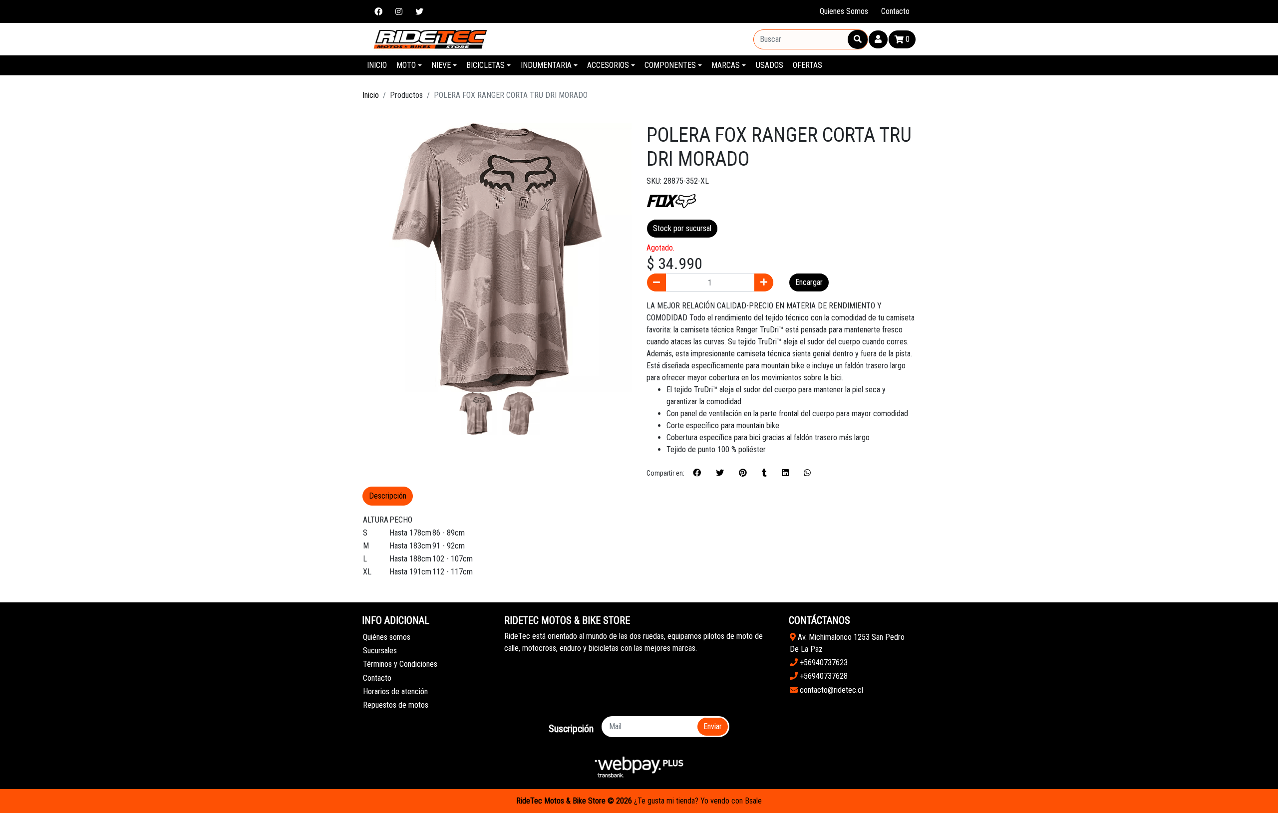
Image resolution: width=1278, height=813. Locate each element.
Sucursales (380, 650)
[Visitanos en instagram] (399, 11)
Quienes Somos (844, 11)
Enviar (712, 726)
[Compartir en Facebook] (696, 473)
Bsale (753, 801)
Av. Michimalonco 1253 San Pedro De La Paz (847, 643)
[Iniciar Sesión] (878, 39)
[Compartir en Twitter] (719, 473)
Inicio (370, 95)
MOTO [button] (406, 65)
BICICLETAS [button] (485, 65)
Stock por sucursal (682, 228)
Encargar (809, 282)
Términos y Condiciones (400, 664)
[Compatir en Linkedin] (785, 473)
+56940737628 (823, 676)
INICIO (377, 65)
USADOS (769, 65)
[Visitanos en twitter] (419, 11)
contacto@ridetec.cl (830, 690)
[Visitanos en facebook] (378, 11)
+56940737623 (823, 662)
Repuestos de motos (395, 705)
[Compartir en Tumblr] (764, 473)
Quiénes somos (386, 637)
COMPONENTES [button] (670, 65)
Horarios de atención (395, 691)
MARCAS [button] (725, 65)
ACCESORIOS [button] (608, 65)
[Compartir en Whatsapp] (807, 473)
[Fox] (671, 200)
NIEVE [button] (441, 65)
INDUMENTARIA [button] (546, 65)
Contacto (895, 11)
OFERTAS (807, 65)
